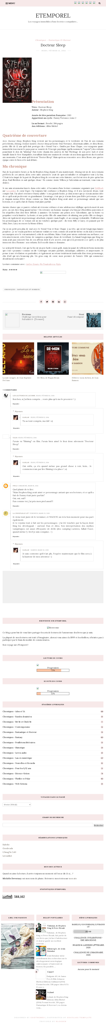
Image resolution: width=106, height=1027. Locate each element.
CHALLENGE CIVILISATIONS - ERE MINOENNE (88, 938)
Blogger (61, 1021)
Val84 (15, 438)
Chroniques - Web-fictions (15, 784)
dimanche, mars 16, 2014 (28, 486)
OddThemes (38, 1017)
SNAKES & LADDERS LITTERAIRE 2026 (88, 946)
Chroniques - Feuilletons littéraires (19, 742)
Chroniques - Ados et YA (14, 711)
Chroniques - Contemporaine (16, 727)
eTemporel (53, 15)
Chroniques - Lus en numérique (17, 758)
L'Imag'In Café (9, 852)
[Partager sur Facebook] (41, 302)
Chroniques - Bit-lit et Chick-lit (17, 722)
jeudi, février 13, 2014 (45, 396)
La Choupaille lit (21, 513)
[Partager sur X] (47, 302)
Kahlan (25, 417)
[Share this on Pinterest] (53, 302)
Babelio (6, 844)
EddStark (99, 188)
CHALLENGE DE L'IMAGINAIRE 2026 (88, 953)
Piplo (58, 264)
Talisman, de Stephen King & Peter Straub (56, 927)
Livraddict (11, 191)
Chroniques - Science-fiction (16, 773)
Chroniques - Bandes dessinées (17, 716)
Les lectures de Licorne (24, 396)
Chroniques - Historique (14, 747)
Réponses (19, 411)
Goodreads (8, 848)
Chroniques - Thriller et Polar (16, 778)
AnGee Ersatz (32, 264)
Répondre (16, 404)
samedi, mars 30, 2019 (40, 550)
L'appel (50, 972)
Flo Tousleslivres (47, 264)
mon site (73, 878)
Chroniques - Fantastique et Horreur (53, 40)
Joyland (50, 992)
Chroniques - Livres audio (14, 753)
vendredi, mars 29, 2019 (39, 513)
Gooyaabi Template (79, 1017)
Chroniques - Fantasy (12, 737)
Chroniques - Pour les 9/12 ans (17, 768)
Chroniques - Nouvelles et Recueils (19, 763)
